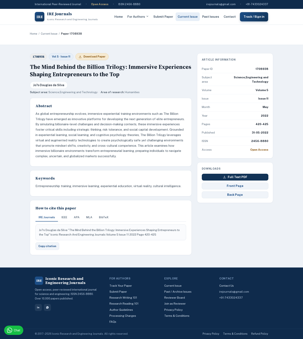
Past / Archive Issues (177, 291)
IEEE (64, 217)
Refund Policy (259, 333)
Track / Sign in (254, 16)
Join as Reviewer (175, 303)
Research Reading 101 (124, 303)
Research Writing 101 (123, 297)
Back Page (235, 194)
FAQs (112, 321)
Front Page (235, 186)
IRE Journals (47, 217)
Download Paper (94, 56)
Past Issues (210, 16)
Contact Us (226, 285)
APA (77, 217)
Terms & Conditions (176, 315)
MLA (89, 217)
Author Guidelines (121, 309)
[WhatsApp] (47, 307)
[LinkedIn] (38, 307)
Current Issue (188, 16)
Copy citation (47, 246)
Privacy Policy (173, 309)
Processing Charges (122, 315)
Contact (230, 16)
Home (118, 16)
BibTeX (104, 217)
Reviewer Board (174, 297)
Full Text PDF (237, 177)
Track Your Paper (120, 285)
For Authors (136, 16)
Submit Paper (163, 16)
